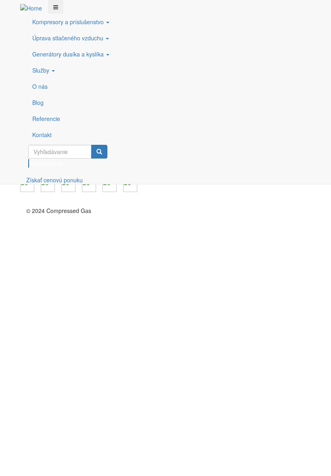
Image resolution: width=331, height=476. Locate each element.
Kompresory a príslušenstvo (68, 22)
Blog (38, 102)
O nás (40, 86)
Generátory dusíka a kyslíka (68, 54)
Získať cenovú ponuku (54, 180)
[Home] (34, 7)
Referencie (46, 119)
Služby (41, 70)
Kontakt (42, 135)
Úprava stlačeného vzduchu (68, 38)
